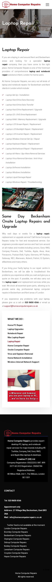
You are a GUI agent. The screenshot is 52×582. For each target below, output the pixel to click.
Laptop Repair (14, 341)
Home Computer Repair (18, 346)
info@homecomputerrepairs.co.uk (26, 517)
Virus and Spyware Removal (20, 354)
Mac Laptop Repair (16, 337)
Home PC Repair (15, 325)
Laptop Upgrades (16, 329)
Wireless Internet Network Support (23, 362)
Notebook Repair (15, 333)
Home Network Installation (20, 358)
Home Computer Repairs (26, 573)
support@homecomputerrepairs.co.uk (21, 306)
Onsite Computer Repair (19, 350)
